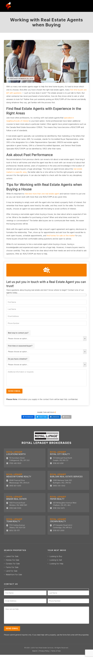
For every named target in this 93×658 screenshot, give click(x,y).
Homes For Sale (12, 560)
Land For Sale (11, 571)
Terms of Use (56, 651)
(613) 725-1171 (14, 530)
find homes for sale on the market (61, 235)
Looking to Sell (55, 560)
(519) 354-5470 (59, 508)
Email (67, 417)
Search (34, 651)
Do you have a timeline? (17, 359)
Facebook (28, 417)
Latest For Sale (12, 556)
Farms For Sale (12, 567)
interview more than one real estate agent (42, 194)
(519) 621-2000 (58, 530)
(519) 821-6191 (58, 463)
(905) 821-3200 (15, 486)
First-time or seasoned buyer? (20, 346)
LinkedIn (55, 417)
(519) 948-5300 (15, 508)
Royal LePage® (16, 453)
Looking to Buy (55, 556)
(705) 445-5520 (15, 463)
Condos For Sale (13, 564)
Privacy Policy (44, 651)
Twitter (42, 417)
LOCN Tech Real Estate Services (42, 648)
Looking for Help (56, 564)
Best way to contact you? (18, 333)
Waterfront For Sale (14, 575)
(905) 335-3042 (59, 486)
